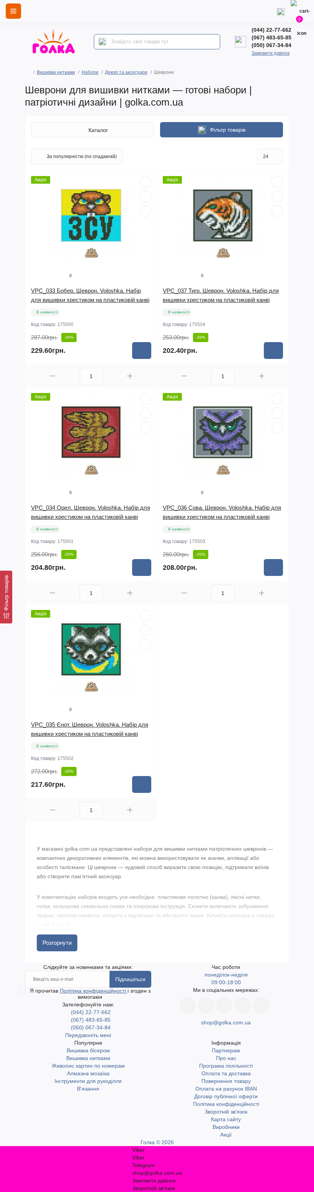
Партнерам (226, 1050)
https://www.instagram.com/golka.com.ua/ (206, 1005)
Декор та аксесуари (126, 72)
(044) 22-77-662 (271, 30)
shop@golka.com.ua (226, 1022)
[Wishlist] (145, 196)
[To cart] (141, 350)
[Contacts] (281, 11)
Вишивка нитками (56, 72)
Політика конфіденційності (94, 991)
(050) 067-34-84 (271, 45)
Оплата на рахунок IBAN (226, 1089)
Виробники (226, 1127)
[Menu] (13, 11)
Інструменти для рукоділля (88, 1081)
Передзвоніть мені (88, 1035)
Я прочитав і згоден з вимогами (90, 994)
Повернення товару (226, 1081)
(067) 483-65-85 (271, 37)
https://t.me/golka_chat (261, 1005)
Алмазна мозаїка (88, 1073)
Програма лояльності (226, 1066)
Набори (90, 72)
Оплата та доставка (226, 1073)
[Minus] (52, 376)
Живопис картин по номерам (88, 1066)
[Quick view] (145, 182)
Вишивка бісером (88, 1050)
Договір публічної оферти (226, 1096)
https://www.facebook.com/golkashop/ (187, 1005)
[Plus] (130, 376)
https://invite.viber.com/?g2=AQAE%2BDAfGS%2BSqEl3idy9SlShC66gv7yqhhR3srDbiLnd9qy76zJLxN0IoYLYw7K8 (242, 1005)
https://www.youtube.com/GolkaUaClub (224, 1005)
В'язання (88, 1089)
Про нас (226, 1058)
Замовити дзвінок (270, 53)
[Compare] (145, 211)
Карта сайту (226, 1119)
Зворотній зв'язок (225, 1112)
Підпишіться (130, 979)
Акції (226, 1135)
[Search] (102, 41)
